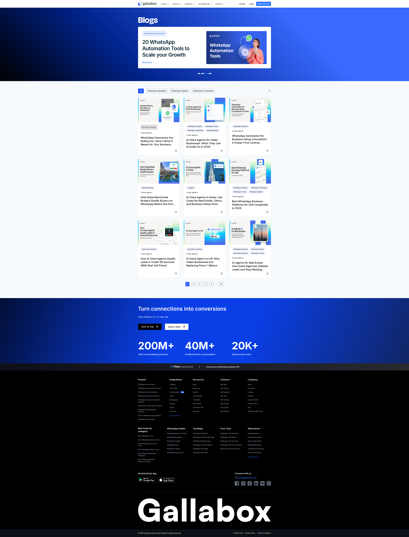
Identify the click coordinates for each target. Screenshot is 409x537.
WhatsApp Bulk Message (201, 441)
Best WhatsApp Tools (145, 436)
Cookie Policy (238, 533)
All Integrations (175, 416)
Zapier (172, 407)
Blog (194, 384)
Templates (196, 400)
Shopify (172, 404)
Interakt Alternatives (255, 437)
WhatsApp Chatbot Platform (147, 392)
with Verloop (224, 400)
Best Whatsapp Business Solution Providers (146, 460)
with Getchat (224, 411)
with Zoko (223, 396)
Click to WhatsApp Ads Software (149, 415)
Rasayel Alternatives (255, 445)
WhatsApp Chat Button (228, 437)
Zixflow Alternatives (254, 452)
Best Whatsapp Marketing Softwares (147, 454)
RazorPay (173, 411)
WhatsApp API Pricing (255, 411)
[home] (147, 4)
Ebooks (195, 392)
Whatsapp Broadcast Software (149, 396)
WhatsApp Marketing (200, 433)
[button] (165, 4)
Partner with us (253, 404)
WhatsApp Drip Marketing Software (147, 411)
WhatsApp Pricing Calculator (230, 449)
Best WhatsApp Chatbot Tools (148, 449)
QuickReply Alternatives (256, 449)
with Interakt (224, 404)
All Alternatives (253, 457)
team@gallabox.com (247, 478)
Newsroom (196, 388)
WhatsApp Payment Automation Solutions (149, 401)
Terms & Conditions (264, 533)
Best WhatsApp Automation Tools (147, 445)
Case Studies (197, 396)
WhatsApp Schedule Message (203, 437)
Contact (250, 396)
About (250, 384)
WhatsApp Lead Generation (202, 445)
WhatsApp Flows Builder (146, 384)
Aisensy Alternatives (255, 441)
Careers (250, 392)
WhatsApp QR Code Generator (231, 445)
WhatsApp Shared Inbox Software (150, 406)
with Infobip (224, 407)
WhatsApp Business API (175, 452)
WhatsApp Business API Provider (149, 388)
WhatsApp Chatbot (173, 441)
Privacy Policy (250, 533)
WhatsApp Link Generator (229, 441)
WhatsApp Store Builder (146, 419)
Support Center (253, 400)
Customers (251, 388)
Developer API (198, 407)
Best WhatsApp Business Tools (149, 440)
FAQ (249, 407)
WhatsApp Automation (200, 452)
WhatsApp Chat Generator (229, 433)
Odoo (172, 396)
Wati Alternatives (253, 433)
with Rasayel (224, 392)
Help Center (197, 404)
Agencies (196, 411)
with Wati (223, 384)
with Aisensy (224, 388)
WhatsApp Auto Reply (200, 449)
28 (221, 284)
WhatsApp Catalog (173, 449)
